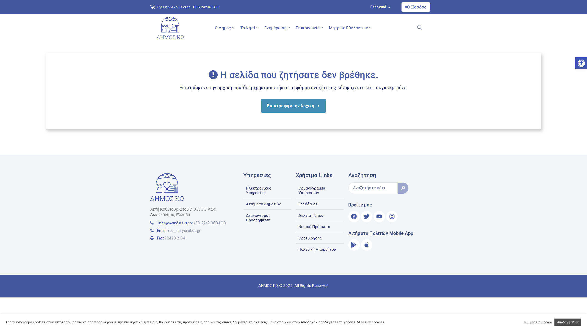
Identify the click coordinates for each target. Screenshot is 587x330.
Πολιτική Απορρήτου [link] (317, 249)
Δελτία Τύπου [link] (311, 215)
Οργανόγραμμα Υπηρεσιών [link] (312, 190)
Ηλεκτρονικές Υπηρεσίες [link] (258, 190)
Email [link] (178, 230)
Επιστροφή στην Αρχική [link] (290, 105)
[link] (170, 27)
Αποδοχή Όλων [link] (568, 322)
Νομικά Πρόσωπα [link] (314, 226)
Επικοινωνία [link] (308, 27)
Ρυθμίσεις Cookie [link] (538, 322)
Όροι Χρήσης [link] (310, 238)
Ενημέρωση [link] (275, 27)
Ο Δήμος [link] (223, 27)
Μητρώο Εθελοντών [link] (348, 27)
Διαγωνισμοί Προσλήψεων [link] (258, 217)
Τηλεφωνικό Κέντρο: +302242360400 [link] (188, 7)
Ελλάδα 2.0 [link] (308, 204)
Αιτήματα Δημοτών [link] (263, 204)
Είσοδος (418, 7)
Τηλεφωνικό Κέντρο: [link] (191, 223)
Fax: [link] (171, 238)
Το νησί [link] (247, 27)
